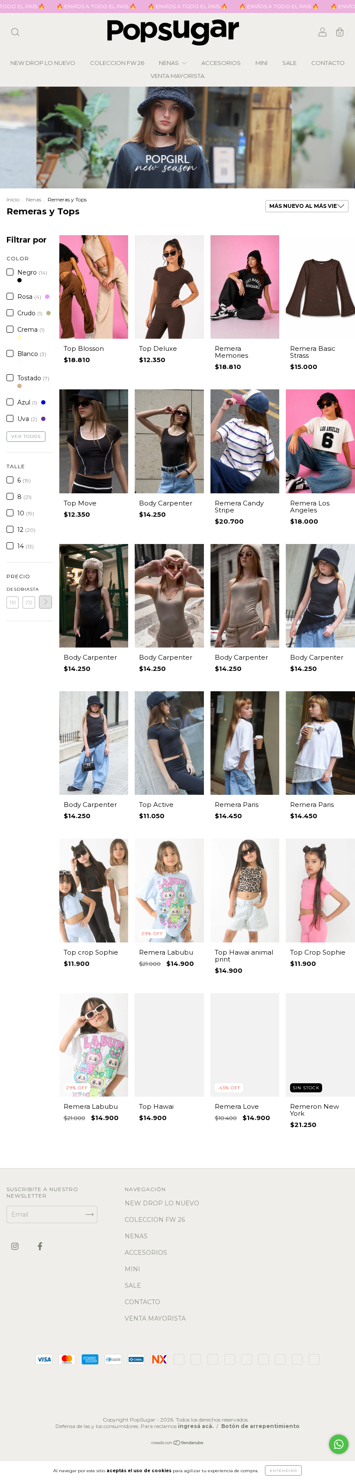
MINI (261, 62)
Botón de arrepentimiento (260, 1426)
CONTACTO (328, 62)
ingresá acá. (195, 1426)
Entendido (283, 1470)
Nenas (33, 199)
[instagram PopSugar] (15, 1246)
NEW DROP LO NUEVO (42, 62)
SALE (289, 62)
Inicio (12, 199)
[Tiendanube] (178, 1444)
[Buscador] (15, 33)
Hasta (29, 589)
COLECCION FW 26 (117, 62)
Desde (12, 589)
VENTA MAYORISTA (177, 75)
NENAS (169, 62)
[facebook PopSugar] (40, 1246)
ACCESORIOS (221, 62)
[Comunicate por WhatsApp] (339, 1444)
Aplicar (45, 602)
